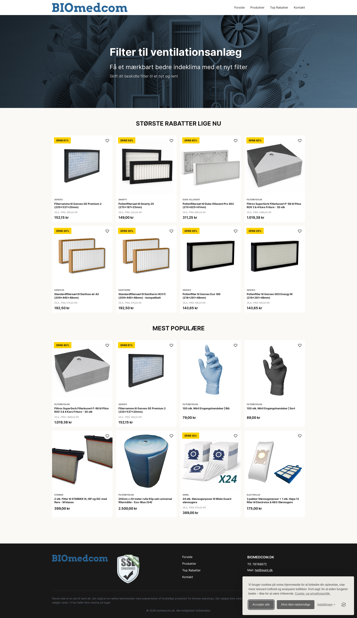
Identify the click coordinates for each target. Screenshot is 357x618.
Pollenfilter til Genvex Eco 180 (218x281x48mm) (202, 295)
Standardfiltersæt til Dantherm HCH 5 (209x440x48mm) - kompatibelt (142, 295)
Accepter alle (261, 604)
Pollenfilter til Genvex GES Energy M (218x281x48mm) (269, 295)
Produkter (257, 7)
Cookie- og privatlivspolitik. (312, 593)
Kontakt (299, 7)
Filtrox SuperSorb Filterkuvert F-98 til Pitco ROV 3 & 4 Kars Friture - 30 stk (274, 205)
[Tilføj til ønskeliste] (107, 140)
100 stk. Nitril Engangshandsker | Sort (271, 408)
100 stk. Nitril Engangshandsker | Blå (206, 408)
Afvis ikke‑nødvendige (295, 604)
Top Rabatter (279, 7)
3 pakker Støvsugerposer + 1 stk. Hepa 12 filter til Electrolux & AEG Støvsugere (273, 500)
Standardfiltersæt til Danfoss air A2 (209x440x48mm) (76, 295)
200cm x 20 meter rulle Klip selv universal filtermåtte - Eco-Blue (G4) (145, 500)
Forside (239, 7)
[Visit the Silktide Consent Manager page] (343, 604)
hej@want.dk (264, 570)
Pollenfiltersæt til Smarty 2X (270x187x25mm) (136, 205)
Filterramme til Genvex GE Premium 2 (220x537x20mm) (78, 205)
